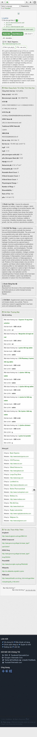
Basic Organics (14, 453)
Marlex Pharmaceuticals (17, 489)
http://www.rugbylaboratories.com (20, 513)
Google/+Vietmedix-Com (13, 657)
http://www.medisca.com (17, 499)
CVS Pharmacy (14, 460)
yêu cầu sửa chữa (30, 590)
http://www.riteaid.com (17, 506)
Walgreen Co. (14, 517)
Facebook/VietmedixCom (19, 655)
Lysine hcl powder (25, 436)
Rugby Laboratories (16, 510)
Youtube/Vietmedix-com (13, 662)
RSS (6, 655)
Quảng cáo (8, 647)
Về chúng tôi (8, 642)
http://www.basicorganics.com (11, 44)
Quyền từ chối (26, 644)
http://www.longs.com (16, 478)
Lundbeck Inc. (14, 481)
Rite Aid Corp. (14, 503)
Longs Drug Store (15, 474)
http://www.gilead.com (17, 471)
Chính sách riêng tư (11, 644)
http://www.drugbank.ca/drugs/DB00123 (14, 536)
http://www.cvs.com (16, 464)
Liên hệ (17, 647)
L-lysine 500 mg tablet (26, 386)
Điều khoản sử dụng (22, 642)
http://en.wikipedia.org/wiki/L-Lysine (13, 571)
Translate (7, 8)
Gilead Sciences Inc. (16, 467)
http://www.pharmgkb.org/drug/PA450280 (15, 564)
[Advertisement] (18, 615)
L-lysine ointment (24, 425)
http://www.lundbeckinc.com (18, 485)
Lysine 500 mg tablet (25, 348)
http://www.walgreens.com (18, 521)
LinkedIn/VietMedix (28, 660)
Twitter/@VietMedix (11, 660)
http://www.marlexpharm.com (19, 492)
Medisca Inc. (14, 496)
